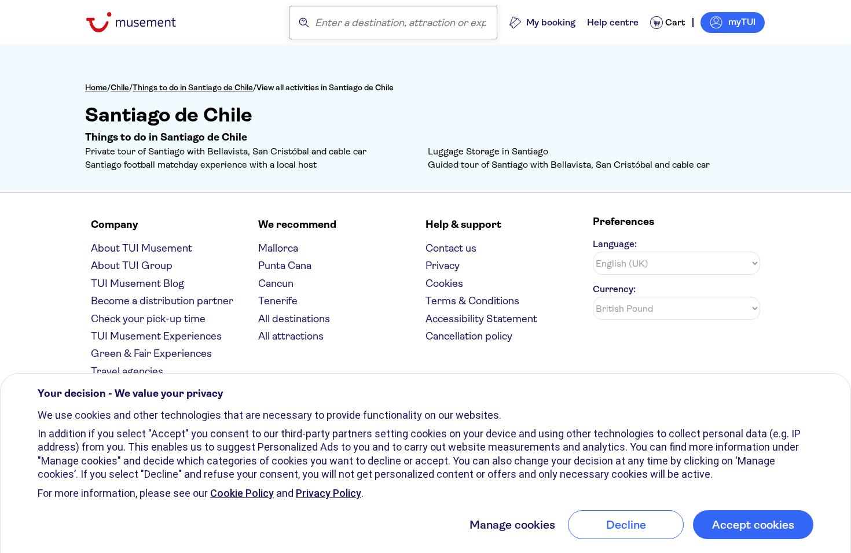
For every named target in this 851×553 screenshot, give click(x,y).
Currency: (614, 288)
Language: (615, 243)
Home (96, 87)
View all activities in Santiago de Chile (325, 87)
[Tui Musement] (139, 22)
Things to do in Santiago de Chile (193, 87)
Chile (120, 87)
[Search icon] (304, 22)
